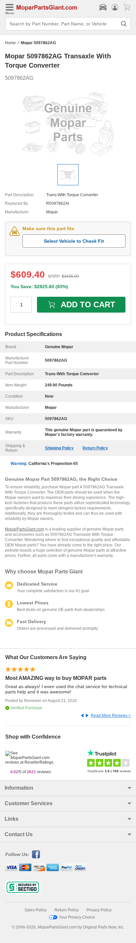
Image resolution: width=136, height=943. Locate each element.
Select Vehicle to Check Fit (74, 241)
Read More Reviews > (111, 715)
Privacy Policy (99, 910)
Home (10, 43)
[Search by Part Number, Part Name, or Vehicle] (124, 24)
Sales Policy (35, 910)
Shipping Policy (59, 448)
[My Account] (115, 7)
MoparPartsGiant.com (24, 529)
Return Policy (95, 448)
